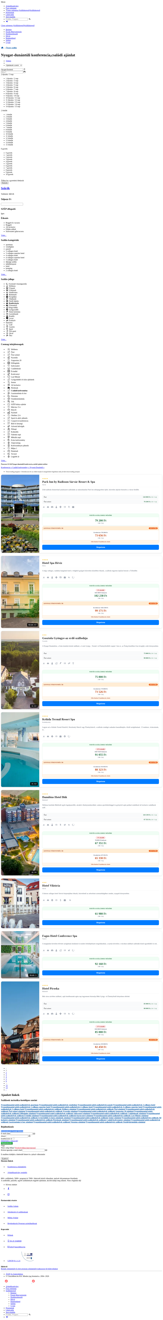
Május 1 (14, 448)
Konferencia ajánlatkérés (17, 1167)
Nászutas (9, 323)
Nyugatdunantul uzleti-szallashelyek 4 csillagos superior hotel (117, 1107)
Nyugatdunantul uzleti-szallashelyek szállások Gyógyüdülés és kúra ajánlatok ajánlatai (36, 1118)
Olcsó (10, 333)
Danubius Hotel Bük (54, 797)
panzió (8, 249)
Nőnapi (14, 429)
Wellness (12, 286)
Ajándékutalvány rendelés (17, 1173)
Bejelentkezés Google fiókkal (12, 1131)
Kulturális (14, 432)
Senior (13, 382)
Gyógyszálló (13, 310)
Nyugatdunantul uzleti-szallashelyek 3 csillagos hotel (134, 1105)
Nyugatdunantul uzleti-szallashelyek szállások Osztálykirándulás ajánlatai (115, 1122)
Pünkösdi (14, 451)
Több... (3, 235)
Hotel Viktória (51, 885)
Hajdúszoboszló (12, 34)
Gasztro (11, 327)
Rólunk (10, 1235)
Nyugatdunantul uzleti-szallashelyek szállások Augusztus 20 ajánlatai (106, 1111)
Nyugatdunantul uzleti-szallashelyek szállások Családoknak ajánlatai (118, 1113)
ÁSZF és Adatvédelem (14, 1274)
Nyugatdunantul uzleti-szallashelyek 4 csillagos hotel (72, 1107)
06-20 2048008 (15, 1241)
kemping (9, 268)
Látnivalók (10, 15)
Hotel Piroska (50, 988)
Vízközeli (12, 290)
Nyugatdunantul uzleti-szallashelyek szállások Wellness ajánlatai (50, 1109)
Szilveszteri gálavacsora (15, 231)
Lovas (10, 318)
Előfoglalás (15, 363)
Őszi (12, 352)
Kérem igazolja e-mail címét (11, 1150)
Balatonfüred (11, 38)
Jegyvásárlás (10, 17)
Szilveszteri (15, 366)
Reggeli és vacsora (13, 223)
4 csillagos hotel (12, 255)
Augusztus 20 (16, 360)
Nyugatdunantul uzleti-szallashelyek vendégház (58, 1105)
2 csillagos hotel (12, 270)
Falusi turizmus (14, 312)
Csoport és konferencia (19, 421)
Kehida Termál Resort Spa (58, 719)
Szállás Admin (13, 1206)
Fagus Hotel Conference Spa (59, 935)
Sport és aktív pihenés (19, 418)
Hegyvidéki (13, 308)
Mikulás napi (16, 437)
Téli (12, 402)
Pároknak (14, 388)
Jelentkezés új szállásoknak (18, 1212)
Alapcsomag (15, 443)
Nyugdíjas (12, 297)
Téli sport (12, 331)
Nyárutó (14, 413)
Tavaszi (14, 454)
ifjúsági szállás (11, 262)
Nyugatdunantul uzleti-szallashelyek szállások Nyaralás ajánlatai (52, 1111)
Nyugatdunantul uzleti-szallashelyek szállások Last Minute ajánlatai (121, 1116)
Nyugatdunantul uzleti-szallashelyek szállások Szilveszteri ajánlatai (63, 1113)
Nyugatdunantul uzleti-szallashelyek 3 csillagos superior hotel (25, 1107)
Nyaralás (14, 358)
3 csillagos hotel (12, 251)
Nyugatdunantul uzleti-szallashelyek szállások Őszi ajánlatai (101, 1109)
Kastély (11, 316)
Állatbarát (12, 299)
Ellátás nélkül (11, 229)
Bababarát (12, 295)
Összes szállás (11, 48)
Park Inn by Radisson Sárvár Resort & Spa (68, 481)
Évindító (14, 371)
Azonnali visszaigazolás (17, 284)
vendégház (10, 247)
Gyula (8, 42)
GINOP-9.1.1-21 (14, 1261)
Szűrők (5, 188)
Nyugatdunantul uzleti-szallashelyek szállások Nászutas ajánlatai (59, 1122)
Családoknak (16, 369)
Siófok (8, 40)
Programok (10, 12)
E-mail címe (5, 1134)
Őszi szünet (15, 355)
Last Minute (15, 377)
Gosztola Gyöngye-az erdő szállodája (65, 638)
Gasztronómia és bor (18, 393)
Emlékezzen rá (7, 1139)
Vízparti (11, 288)
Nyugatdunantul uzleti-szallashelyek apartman (20, 1105)
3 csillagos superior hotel (15, 253)
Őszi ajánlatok (11, 8)
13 (7, 1088)
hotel (7, 266)
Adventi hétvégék (17, 426)
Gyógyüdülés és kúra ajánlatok (22, 380)
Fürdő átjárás (13, 301)
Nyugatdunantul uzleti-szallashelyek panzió (95, 1105)
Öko (10, 335)
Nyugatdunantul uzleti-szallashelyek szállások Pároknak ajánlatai (42, 1120)
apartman (9, 245)
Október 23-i (16, 415)
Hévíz (8, 36)
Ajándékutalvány (12, 6)
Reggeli (9, 225)
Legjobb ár (15, 457)
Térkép (8, 61)
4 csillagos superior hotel (15, 258)
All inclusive (10, 227)
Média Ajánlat (13, 1218)
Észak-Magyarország (14, 32)
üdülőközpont (11, 264)
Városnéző (12, 305)
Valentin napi (16, 435)
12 (7, 1085)
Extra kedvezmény (18, 440)
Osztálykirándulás (17, 399)
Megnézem (100, 547)
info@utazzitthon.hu (17, 1247)
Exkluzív (12, 320)
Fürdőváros (12, 292)
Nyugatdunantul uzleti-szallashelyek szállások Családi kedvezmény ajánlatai (100, 1120)
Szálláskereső (35, 10)
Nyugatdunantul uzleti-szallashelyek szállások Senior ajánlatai (96, 1118)
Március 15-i (16, 407)
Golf (10, 325)
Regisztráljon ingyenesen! (25, 1148)
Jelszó (3, 1136)
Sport (10, 329)
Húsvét (13, 410)
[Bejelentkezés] (7, 21)
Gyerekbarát (13, 314)
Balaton (9, 30)
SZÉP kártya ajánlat (18, 404)
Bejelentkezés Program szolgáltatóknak (22, 1223)
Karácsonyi (15, 374)
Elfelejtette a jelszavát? (9, 1141)
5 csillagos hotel (12, 260)
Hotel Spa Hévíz (52, 562)
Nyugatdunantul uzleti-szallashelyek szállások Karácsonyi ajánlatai (66, 1116)
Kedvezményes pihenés (20, 446)
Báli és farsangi (17, 424)
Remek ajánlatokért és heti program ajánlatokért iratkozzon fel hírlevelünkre (29, 1269)
